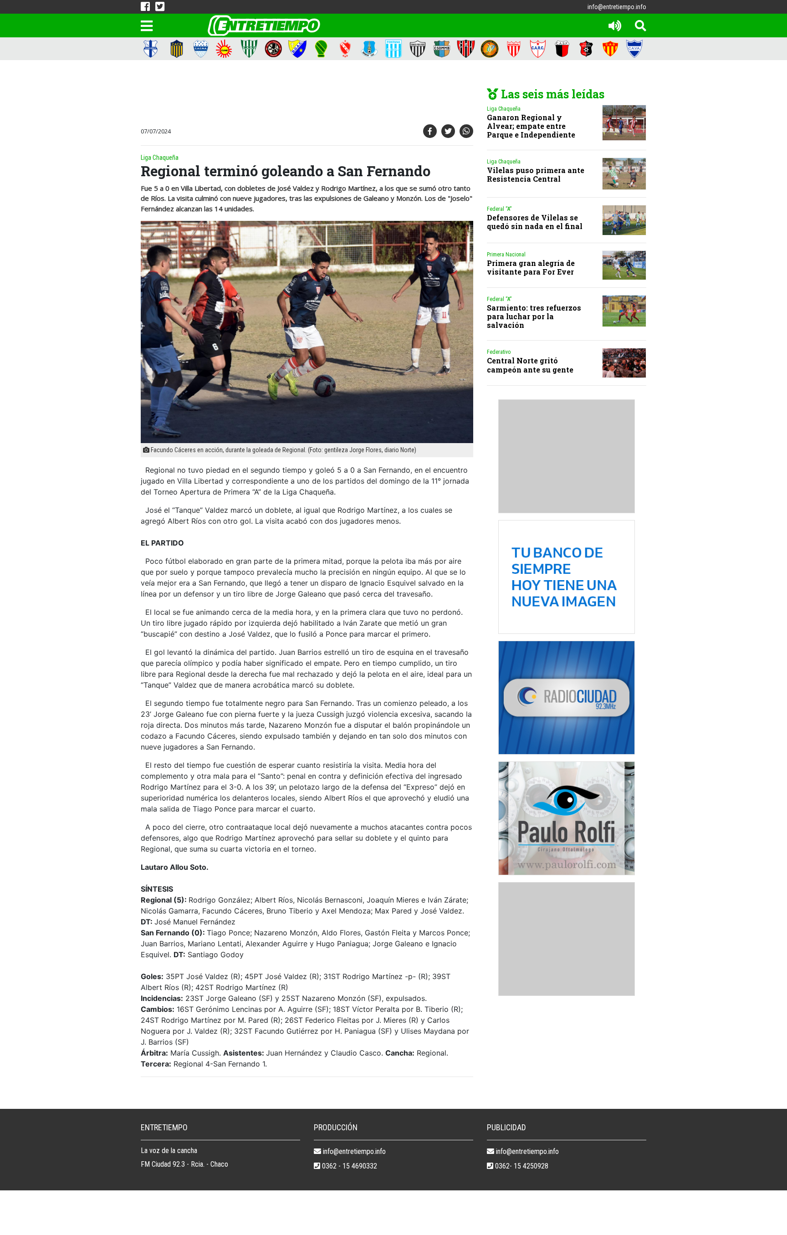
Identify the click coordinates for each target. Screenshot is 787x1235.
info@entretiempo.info (617, 6)
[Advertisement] (305, 94)
